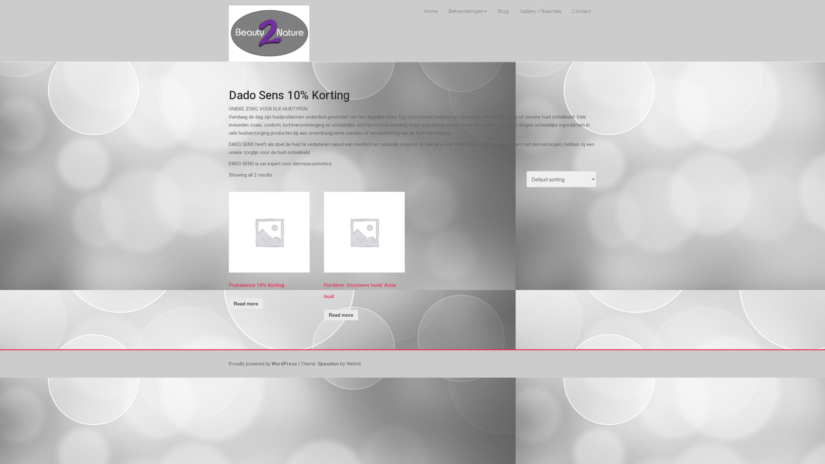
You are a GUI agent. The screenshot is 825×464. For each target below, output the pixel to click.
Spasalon (328, 364)
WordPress (284, 364)
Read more (246, 303)
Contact (581, 11)
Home (431, 11)
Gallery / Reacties (540, 11)
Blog (503, 11)
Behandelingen (466, 11)
